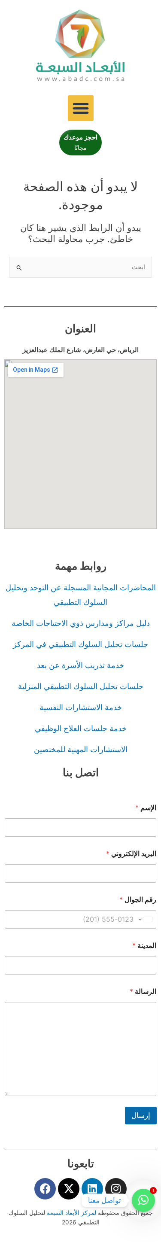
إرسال (140, 1115)
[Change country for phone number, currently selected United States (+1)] (146, 919)
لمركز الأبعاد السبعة (72, 1212)
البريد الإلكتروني (131, 854)
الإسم (145, 808)
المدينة (144, 945)
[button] (81, 108)
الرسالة (143, 991)
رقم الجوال (137, 900)
